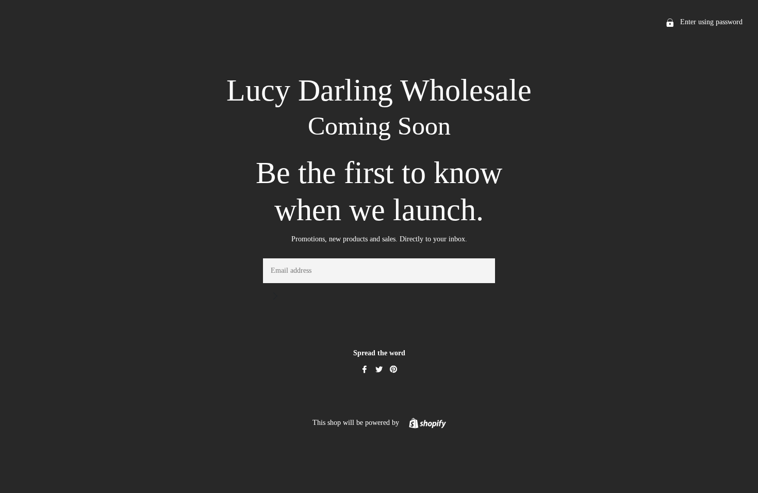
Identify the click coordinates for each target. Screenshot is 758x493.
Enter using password (710, 22)
